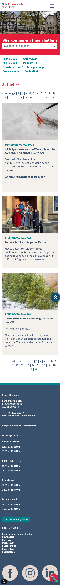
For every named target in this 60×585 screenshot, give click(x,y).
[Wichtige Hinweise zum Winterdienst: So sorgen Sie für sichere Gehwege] (30, 122)
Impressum (8, 543)
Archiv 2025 (10, 58)
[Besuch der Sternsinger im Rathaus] (30, 214)
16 (31, 98)
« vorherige (8, 93)
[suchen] (54, 46)
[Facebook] (10, 573)
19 (47, 98)
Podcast (28, 63)
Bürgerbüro (8, 461)
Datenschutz (9, 546)
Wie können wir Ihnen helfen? (30, 40)
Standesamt (8, 480)
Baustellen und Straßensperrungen (24, 67)
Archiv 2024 (30, 58)
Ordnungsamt (9, 499)
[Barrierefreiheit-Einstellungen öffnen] (55, 297)
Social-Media (11, 71)
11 (4, 98)
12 (10, 98)
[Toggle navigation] (52, 6)
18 (41, 98)
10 (54, 93)
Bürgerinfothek (10, 441)
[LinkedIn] (50, 573)
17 (36, 98)
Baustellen (8, 549)
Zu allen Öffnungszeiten (16, 519)
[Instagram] (30, 573)
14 (20, 98)
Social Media (8, 552)
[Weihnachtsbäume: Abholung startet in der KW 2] (30, 291)
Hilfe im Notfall (10, 528)
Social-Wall (31, 71)
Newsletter (8, 537)
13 (15, 98)
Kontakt (6, 540)
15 (25, 98)
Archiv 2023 (10, 63)
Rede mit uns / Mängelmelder (17, 534)
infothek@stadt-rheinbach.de (18, 415)
